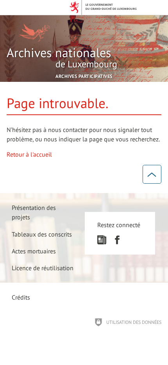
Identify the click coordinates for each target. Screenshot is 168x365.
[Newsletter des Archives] (101, 242)
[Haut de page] (152, 174)
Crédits (21, 297)
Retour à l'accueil (29, 154)
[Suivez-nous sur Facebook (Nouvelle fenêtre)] (117, 242)
